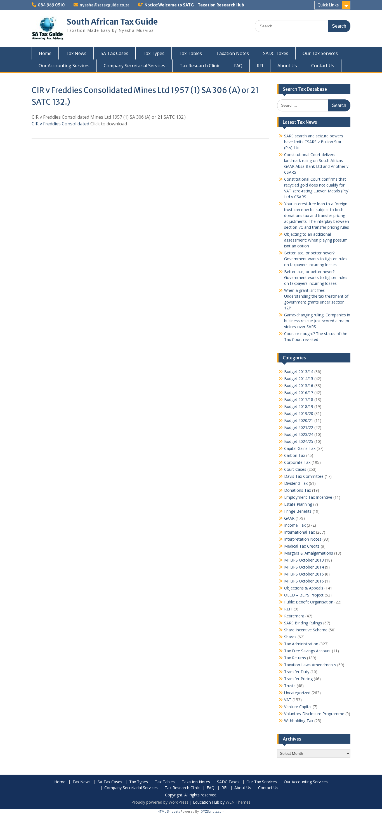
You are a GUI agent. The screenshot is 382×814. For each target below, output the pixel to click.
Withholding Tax (298, 720)
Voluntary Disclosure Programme (314, 713)
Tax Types (153, 53)
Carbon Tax (294, 455)
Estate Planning (298, 504)
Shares (290, 636)
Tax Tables (190, 53)
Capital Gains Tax (299, 448)
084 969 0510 (51, 5)
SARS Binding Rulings (303, 623)
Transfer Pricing (298, 678)
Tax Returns (295, 657)
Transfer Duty (296, 671)
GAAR (289, 518)
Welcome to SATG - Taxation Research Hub (201, 5)
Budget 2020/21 (298, 420)
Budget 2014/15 (298, 378)
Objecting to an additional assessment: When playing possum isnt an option (316, 240)
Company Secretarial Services (134, 66)
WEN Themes (238, 802)
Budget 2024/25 (298, 441)
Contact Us (322, 66)
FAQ (238, 66)
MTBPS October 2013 (304, 560)
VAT (287, 699)
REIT (288, 609)
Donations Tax (297, 490)
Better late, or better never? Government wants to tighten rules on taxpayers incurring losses (315, 258)
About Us (287, 66)
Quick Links (328, 5)
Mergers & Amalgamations (308, 553)
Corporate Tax (297, 462)
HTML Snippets (168, 811)
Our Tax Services (320, 53)
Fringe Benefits (298, 511)
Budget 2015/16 (298, 385)
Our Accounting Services (64, 66)
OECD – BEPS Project (304, 595)
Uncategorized (297, 692)
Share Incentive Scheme (305, 629)
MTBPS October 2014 (304, 567)
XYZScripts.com (213, 811)
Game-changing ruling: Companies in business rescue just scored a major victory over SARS (317, 320)
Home (45, 53)
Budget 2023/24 (298, 434)
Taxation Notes (232, 53)
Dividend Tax (296, 483)
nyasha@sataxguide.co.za (104, 5)
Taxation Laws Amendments (310, 664)
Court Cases (295, 469)
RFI (260, 66)
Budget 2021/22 (298, 427)
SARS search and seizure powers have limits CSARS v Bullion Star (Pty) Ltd (313, 141)
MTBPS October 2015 (304, 574)
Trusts (290, 685)
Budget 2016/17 (298, 392)
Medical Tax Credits (302, 546)
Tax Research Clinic (200, 66)
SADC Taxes (275, 53)
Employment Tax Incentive (308, 497)
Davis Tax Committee (304, 476)
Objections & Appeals (303, 588)
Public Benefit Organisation (308, 602)
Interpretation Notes (302, 539)
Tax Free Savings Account (307, 650)
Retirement (294, 616)
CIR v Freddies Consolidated (60, 124)
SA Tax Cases (114, 53)
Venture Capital (298, 706)
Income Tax (295, 525)
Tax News (76, 53)
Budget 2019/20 (298, 413)
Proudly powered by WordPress (159, 802)
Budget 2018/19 (298, 406)
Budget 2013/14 (298, 371)
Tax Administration (301, 643)
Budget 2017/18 (298, 399)
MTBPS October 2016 (304, 581)
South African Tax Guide (112, 22)
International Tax (299, 532)
